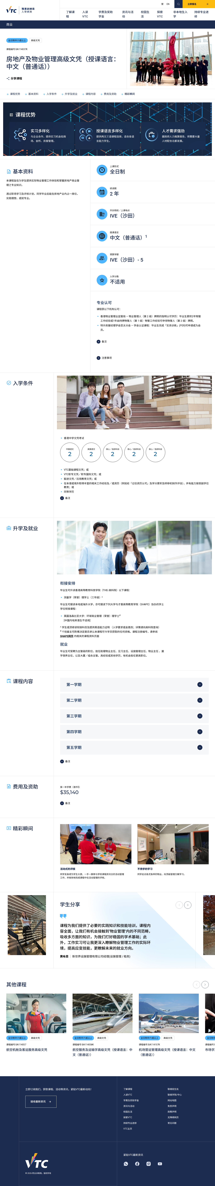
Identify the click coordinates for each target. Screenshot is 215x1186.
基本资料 (33, 93)
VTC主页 (127, 1128)
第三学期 (74, 716)
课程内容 (91, 93)
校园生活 (145, 14)
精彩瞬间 (130, 93)
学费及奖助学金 (106, 14)
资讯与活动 (127, 14)
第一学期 (74, 685)
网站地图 (172, 1100)
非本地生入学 (180, 14)
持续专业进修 (201, 14)
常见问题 (172, 1123)
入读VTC (85, 14)
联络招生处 (173, 1089)
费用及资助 (110, 93)
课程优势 (15, 93)
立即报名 (192, 4)
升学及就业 (71, 93)
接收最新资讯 (38, 1101)
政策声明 (172, 1111)
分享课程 (16, 78)
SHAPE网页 (66, 636)
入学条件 (52, 93)
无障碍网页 (173, 1117)
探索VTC (160, 14)
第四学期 (74, 732)
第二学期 (74, 700)
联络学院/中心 (175, 1095)
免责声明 (172, 1106)
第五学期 (74, 747)
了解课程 (70, 14)
